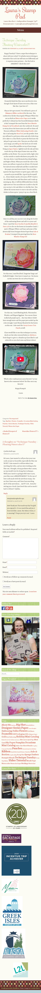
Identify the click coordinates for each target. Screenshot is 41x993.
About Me (6, 724)
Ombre (18, 746)
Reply (5, 493)
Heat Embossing (11, 737)
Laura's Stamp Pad (20, 12)
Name (5, 562)
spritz (20, 144)
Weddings (24, 763)
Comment (6, 536)
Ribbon (6, 751)
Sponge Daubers (32, 754)
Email (5, 567)
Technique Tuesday (24, 424)
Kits (21, 740)
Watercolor (6, 763)
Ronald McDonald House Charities (20, 752)
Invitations (17, 740)
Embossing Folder (10, 730)
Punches (5, 424)
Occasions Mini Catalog (31, 421)
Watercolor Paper (21, 118)
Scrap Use (20, 754)
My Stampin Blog (32, 398)
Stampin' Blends (8, 757)
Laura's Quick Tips (28, 740)
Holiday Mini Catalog (27, 736)
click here (33, 335)
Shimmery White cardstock (14, 113)
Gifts (26, 734)
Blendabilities (30, 725)
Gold (4, 736)
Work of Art (31, 763)
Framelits (20, 421)
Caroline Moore (35, 988)
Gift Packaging (19, 734)
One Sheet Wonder (26, 746)
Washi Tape (31, 760)
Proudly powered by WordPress (10, 988)
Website (5, 572)
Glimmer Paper (33, 734)
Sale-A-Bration (12, 424)
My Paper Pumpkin (15, 742)
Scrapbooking (13, 755)
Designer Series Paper (15, 728)
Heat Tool (20, 134)
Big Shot (8, 421)
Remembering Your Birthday (29, 749)
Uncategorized (13, 419)
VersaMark (15, 126)
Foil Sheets (31, 731)
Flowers (14, 421)
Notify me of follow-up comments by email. (18, 577)
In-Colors (11, 740)
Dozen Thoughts (32, 728)
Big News (13, 725)
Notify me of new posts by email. (15, 581)
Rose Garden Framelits (22, 224)
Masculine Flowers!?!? (30, 431)
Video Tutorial (17, 760)
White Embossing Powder (25, 131)
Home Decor (5, 740)
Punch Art (9, 749)
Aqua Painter (13, 149)
